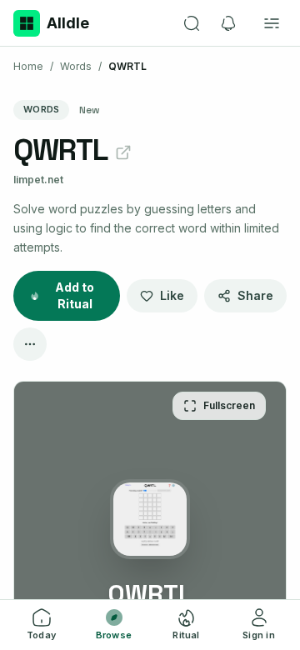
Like (172, 295)
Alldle (68, 23)
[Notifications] (228, 23)
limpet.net (38, 179)
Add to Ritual (74, 295)
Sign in (258, 635)
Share (255, 295)
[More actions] (30, 344)
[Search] (192, 23)
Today (41, 635)
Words (76, 66)
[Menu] (272, 23)
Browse (114, 635)
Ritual (185, 635)
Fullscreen (229, 405)
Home (28, 66)
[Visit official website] (123, 152)
